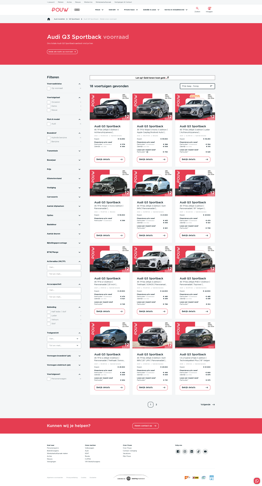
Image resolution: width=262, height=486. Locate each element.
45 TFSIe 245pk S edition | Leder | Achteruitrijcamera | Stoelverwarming (195, 132)
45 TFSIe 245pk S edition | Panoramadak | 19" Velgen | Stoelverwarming (192, 208)
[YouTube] (205, 451)
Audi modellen (59, 19)
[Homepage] (48, 19)
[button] (208, 405)
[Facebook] (178, 451)
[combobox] (64, 267)
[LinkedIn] (192, 451)
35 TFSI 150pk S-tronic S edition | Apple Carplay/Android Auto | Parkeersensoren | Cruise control (152, 132)
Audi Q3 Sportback (107, 126)
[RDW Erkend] (187, 477)
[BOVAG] (195, 477)
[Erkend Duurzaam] (203, 477)
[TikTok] (198, 451)
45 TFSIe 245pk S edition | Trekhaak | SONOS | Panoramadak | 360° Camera (152, 284)
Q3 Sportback (74, 19)
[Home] (59, 10)
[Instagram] (185, 451)
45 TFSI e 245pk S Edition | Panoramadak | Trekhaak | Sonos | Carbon (109, 360)
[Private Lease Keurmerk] (211, 477)
